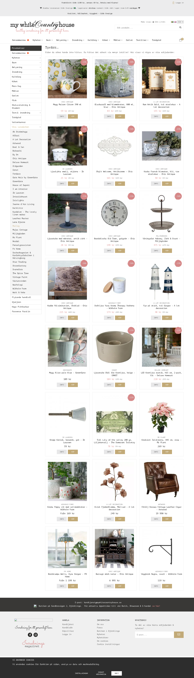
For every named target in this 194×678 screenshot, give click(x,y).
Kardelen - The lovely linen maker (24, 213)
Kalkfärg (92, 40)
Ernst (15, 170)
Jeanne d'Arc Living (23, 204)
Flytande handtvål (21, 297)
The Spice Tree (21, 273)
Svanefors (18, 269)
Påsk (14, 100)
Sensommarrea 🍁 (20, 40)
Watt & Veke (19, 292)
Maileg (16, 226)
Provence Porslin (21, 311)
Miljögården (19, 234)
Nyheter (37, 40)
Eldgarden (18, 166)
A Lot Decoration (22, 139)
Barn (48, 40)
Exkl (163, 22)
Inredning (77, 40)
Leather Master (21, 218)
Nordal (16, 241)
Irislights (18, 200)
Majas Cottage (20, 230)
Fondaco (17, 174)
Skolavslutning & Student (21, 106)
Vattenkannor (19, 122)
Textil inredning (21, 113)
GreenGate (18, 181)
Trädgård (156, 40)
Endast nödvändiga (101, 673)
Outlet (129, 40)
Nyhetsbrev (102, 638)
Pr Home (17, 249)
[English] (175, 22)
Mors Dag (16, 86)
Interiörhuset (20, 197)
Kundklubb (67, 628)
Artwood (17, 143)
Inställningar (81, 673)
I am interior (20, 189)
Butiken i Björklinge (108, 631)
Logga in (180, 3)
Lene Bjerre (19, 222)
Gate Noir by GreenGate (25, 177)
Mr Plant (17, 237)
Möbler (117, 40)
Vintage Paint (20, 277)
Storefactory (19, 266)
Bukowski (17, 151)
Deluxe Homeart (21, 162)
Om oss (100, 624)
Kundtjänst (68, 624)
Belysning (61, 40)
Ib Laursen (18, 193)
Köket (105, 40)
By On (15, 155)
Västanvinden (19, 281)
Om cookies (102, 641)
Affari (16, 136)
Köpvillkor (68, 631)
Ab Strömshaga (20, 132)
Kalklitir (18, 208)
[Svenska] (172, 22)
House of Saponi (21, 185)
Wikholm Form (19, 289)
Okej (117, 673)
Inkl (157, 22)
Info (62, 116)
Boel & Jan (18, 147)
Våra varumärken (20, 127)
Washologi (18, 285)
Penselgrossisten (22, 245)
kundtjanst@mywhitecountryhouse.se (102, 602)
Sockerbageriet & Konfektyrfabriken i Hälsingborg (23, 255)
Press (100, 628)
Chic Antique (19, 158)
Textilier (141, 40)
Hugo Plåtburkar (20, 307)
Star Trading (19, 262)
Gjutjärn (16, 302)
